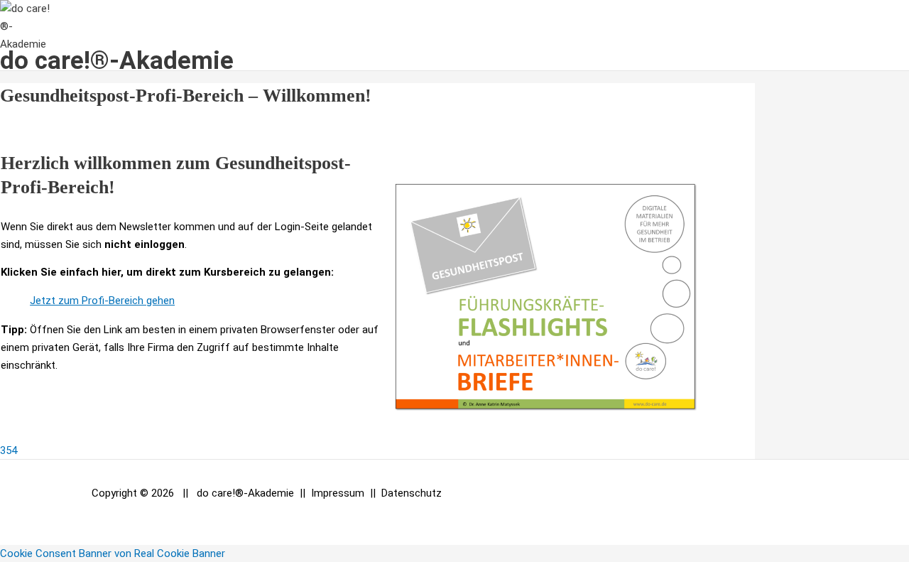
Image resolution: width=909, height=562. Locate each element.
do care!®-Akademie (117, 60)
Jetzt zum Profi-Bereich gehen (102, 300)
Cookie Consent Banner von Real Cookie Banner (112, 553)
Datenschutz (411, 493)
